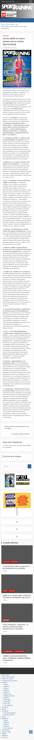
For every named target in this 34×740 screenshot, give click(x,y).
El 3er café (7, 703)
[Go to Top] (31, 732)
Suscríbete (5, 711)
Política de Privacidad (8, 677)
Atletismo (6, 686)
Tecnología (7, 699)
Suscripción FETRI (9, 715)
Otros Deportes (19, 651)
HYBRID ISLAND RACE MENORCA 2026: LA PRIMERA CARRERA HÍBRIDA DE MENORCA (16, 658)
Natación (6, 692)
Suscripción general (9, 713)
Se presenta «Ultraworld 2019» (20, 434)
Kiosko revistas (6, 732)
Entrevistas (7, 701)
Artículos (6, 561)
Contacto (4, 737)
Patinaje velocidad (9, 696)
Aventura (6, 690)
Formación (5, 707)
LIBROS (4, 734)
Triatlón (6, 684)
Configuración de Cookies (9, 681)
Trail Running (7, 694)
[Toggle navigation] (3, 20)
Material (4, 709)
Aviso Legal (5, 675)
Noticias (6, 35)
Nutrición (14, 561)
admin (5, 47)
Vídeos (5, 591)
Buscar (29, 466)
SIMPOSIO (5, 735)
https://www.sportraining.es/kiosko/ (13, 96)
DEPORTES (5, 718)
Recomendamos (8, 651)
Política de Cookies (7, 679)
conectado (19, 445)
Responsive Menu (31, 1)
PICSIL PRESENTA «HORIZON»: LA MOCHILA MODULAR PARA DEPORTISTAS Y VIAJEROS (15, 627)
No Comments (12, 47)
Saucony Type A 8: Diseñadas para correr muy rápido (17, 427)
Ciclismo (6, 688)
